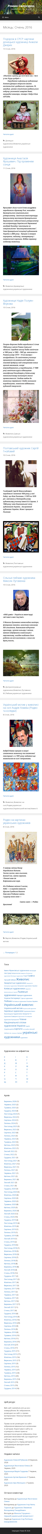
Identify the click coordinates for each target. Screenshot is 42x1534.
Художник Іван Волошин (14, 1483)
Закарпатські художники (15, 983)
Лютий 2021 (9, 1182)
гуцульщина (9, 1029)
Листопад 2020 (10, 1192)
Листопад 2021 (10, 1161)
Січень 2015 (9, 1385)
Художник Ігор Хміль (26, 1504)
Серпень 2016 (10, 1326)
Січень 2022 (9, 1154)
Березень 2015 (10, 1379)
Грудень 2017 (10, 1276)
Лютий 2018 (9, 1270)
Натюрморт (15, 998)
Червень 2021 (10, 1173)
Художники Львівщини (11, 1016)
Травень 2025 (10, 1107)
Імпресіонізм (16, 973)
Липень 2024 (9, 1123)
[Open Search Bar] (39, 17)
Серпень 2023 (10, 1132)
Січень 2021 (9, 1185)
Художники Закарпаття (22, 1014)
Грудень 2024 (10, 1111)
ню (10, 1033)
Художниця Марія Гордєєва (16, 1471)
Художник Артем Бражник (15, 1477)
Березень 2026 (10, 1101)
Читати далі (8, 134)
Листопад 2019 (10, 1223)
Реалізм (29, 1001)
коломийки (26, 1029)
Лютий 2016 (9, 1345)
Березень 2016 (10, 1341)
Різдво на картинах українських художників (16, 821)
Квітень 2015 (9, 1376)
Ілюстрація (33, 970)
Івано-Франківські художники (16, 970)
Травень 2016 (10, 1335)
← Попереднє (9, 952)
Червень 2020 (10, 1201)
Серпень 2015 (10, 1363)
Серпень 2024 (10, 1120)
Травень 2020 (10, 1204)
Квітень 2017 (9, 1301)
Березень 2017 (10, 1304)
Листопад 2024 (10, 1114)
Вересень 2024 (10, 1117)
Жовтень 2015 (10, 1357)
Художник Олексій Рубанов (15, 1460)
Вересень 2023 (10, 1129)
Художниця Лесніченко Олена (17, 1465)
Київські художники (14, 988)
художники (24, 1037)
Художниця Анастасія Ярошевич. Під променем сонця (18, 161)
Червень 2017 (10, 1295)
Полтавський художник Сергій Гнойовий (21, 449)
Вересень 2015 (10, 1360)
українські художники (22, 289)
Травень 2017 (10, 1298)
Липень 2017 (9, 1292)
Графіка (31, 975)
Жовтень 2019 (10, 1226)
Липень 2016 (9, 1329)
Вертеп (8, 938)
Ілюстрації (8, 973)
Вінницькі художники (17, 976)
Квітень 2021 (9, 1176)
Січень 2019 (9, 1242)
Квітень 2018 (9, 1263)
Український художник (29, 1008)
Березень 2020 (10, 1210)
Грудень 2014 (10, 1388)
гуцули (28, 1026)
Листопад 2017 (10, 1279)
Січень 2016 (9, 1348)
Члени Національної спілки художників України (15, 1022)
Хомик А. (34, 808)
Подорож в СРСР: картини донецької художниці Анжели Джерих (20, 42)
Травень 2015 (10, 1373)
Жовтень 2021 (10, 1164)
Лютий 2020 (9, 1213)
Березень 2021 (10, 1179)
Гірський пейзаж (10, 980)
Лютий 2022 (9, 1151)
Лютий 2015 (9, 1382)
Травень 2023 (10, 1142)
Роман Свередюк (21, 6)
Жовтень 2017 (10, 1282)
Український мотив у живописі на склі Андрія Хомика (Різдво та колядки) (21, 707)
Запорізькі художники (10, 986)
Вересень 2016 (10, 1323)
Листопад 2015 (10, 1354)
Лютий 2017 (9, 1307)
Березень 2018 (10, 1267)
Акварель (23, 973)
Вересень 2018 (10, 1254)
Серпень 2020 (10, 1198)
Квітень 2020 (9, 1207)
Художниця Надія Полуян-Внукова (18, 302)
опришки (14, 1033)
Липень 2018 (9, 1260)
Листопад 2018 (10, 1248)
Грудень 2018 (10, 1245)
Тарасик (7, 1507)
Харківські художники (13, 1011)
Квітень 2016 (9, 1338)
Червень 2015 (10, 1369)
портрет (19, 1033)
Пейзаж (9, 693)
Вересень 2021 (10, 1167)
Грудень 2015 (10, 1351)
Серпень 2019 (10, 1229)
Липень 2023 (9, 1136)
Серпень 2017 (10, 1288)
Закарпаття (29, 983)
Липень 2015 (9, 1366)
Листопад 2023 (10, 1126)
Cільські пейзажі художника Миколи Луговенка (19, 579)
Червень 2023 (10, 1139)
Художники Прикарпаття (11, 1019)
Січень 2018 (9, 1273)
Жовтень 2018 (10, 1251)
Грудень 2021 (10, 1157)
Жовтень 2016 (10, 1320)
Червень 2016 (10, 1332)
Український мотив (21, 808)
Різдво (9, 805)
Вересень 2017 (10, 1285)
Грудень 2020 (10, 1189)
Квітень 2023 (9, 1145)
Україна (35, 1001)
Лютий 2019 (9, 1238)
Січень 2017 (9, 1310)
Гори (25, 976)
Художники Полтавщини (25, 1016)
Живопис (17, 143)
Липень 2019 (9, 1232)
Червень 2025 (10, 1104)
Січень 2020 (9, 1217)
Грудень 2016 (10, 1313)
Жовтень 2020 (10, 1195)
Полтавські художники (19, 1001)
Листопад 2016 (10, 1317)
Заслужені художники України (27, 986)
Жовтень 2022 (10, 1148)
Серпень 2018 (10, 1257)
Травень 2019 (10, 1235)
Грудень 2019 (10, 1220)
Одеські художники (27, 998)
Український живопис (19, 1005)
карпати (18, 1028)
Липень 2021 (9, 1170)
